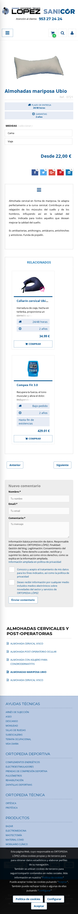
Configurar (45, 890)
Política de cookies (52, 877)
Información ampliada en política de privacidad (35, 562)
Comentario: (17, 518)
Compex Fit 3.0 (27, 385)
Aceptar (62, 882)
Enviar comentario (23, 599)
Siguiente (62, 465)
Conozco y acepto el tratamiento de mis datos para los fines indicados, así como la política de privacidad (43, 573)
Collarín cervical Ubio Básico (37, 301)
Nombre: (15, 491)
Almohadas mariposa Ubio (36, 91)
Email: (13, 504)
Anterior (14, 465)
